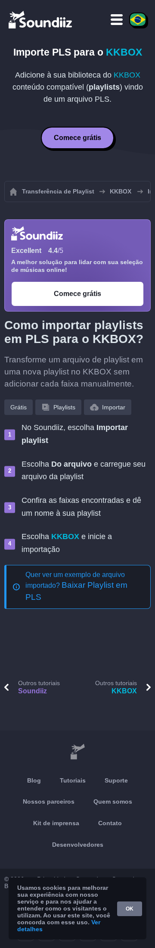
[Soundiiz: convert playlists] (77, 752)
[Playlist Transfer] (41, 19)
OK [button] (129, 909)
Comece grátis (77, 137)
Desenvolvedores (77, 844)
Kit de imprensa (56, 823)
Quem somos (112, 801)
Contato (110, 823)
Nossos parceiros (48, 801)
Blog (34, 780)
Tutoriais (73, 780)
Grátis (18, 407)
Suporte (116, 780)
